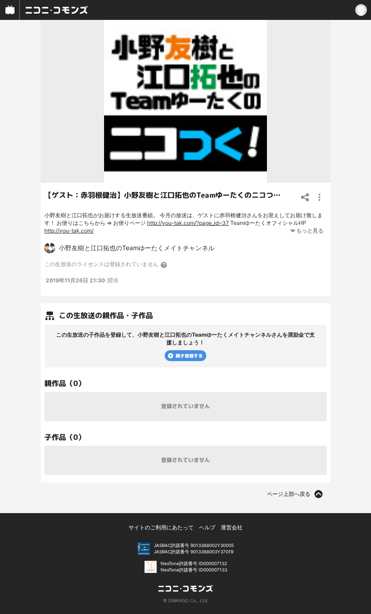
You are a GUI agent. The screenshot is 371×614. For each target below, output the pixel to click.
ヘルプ (207, 527)
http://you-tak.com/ (69, 230)
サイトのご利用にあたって (161, 527)
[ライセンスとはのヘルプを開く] (164, 265)
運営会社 (232, 527)
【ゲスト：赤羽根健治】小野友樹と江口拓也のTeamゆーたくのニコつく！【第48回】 (185, 195)
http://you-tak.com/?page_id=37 (188, 222)
